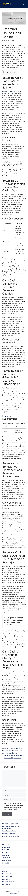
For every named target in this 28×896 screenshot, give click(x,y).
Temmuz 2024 (6, 858)
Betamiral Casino (7, 91)
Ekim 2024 (5, 850)
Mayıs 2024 (6, 863)
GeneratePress (14, 893)
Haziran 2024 (6, 860)
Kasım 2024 (6, 847)
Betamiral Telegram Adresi (10, 824)
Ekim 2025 (5, 844)
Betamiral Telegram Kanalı (12, 758)
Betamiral (7, 748)
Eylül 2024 (5, 852)
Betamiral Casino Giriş (9, 833)
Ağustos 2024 (6, 855)
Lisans (5, 416)
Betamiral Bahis (7, 874)
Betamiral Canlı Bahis (9, 831)
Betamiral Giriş (7, 751)
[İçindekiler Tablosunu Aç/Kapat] (13, 72)
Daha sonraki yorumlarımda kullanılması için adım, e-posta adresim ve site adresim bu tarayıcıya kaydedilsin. (13, 806)
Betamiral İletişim (11, 753)
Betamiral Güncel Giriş (9, 882)
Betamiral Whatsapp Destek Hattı (14, 755)
